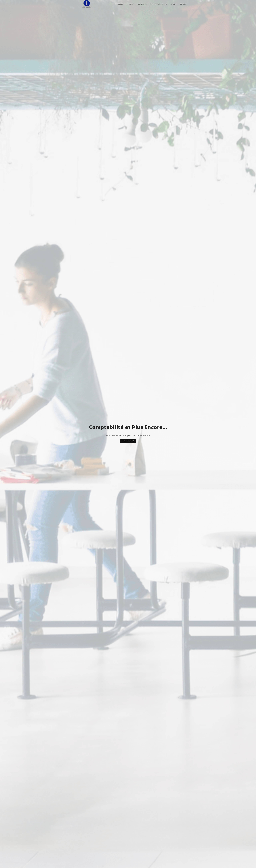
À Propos (130, 4)
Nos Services (142, 4)
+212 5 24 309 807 (128, 441)
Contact (183, 4)
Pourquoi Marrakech (159, 4)
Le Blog (174, 4)
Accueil (120, 4)
